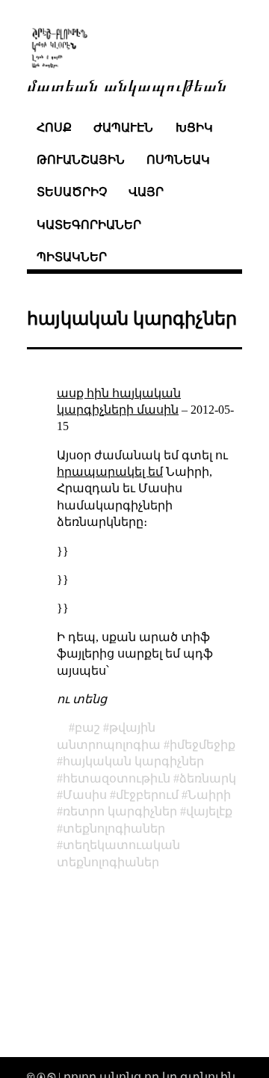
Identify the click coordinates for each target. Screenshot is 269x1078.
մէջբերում (147, 794)
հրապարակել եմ (110, 471)
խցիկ (194, 127)
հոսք (54, 127)
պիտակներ (72, 257)
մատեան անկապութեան (127, 84)
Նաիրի (209, 794)
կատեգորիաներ (89, 224)
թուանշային (81, 159)
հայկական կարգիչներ (133, 761)
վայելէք (209, 811)
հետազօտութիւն (116, 778)
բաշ (87, 727)
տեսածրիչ (72, 192)
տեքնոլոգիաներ (114, 828)
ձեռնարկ (207, 778)
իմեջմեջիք (202, 744)
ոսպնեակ (178, 159)
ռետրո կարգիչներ (120, 811)
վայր (146, 192)
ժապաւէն (123, 127)
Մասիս (85, 794)
